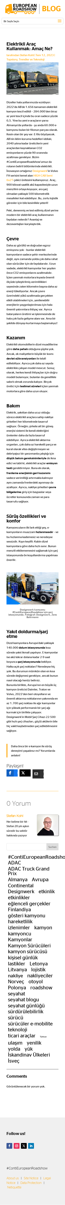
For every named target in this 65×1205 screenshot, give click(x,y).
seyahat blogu (23, 999)
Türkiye (43, 1036)
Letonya (39, 963)
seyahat (16, 993)
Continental (21, 885)
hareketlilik (20, 921)
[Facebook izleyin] (9, 1146)
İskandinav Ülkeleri (29, 1054)
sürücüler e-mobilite (30, 1023)
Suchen (52, 846)
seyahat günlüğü (26, 1005)
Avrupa (40, 879)
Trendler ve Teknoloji (32, 59)
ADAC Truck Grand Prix (28, 871)
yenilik (34, 1042)
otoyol (36, 981)
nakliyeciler (40, 975)
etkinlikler (19, 897)
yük (29, 1048)
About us (12, 1178)
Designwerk (39, 171)
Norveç (16, 981)
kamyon (43, 927)
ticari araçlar (22, 1035)
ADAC (14, 862)
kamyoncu (19, 933)
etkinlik (47, 891)
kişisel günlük (23, 957)
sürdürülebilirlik (25, 1011)
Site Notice (31, 1178)
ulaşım (15, 1042)
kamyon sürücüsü (27, 951)
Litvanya (17, 969)
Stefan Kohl (27, 55)
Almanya (17, 879)
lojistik (38, 969)
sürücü (15, 1017)
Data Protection (31, 1183)
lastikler (16, 963)
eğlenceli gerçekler (29, 903)
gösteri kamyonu (26, 915)
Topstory (11, 59)
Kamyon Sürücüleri (29, 945)
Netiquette (14, 1187)
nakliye (15, 975)
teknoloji (17, 1029)
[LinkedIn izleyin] (31, 1146)
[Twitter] (22, 773)
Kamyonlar (20, 939)
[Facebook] (9, 773)
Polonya (17, 987)
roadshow (41, 987)
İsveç (14, 1060)
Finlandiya (19, 909)
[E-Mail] (35, 773)
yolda (14, 1048)
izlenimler (19, 927)
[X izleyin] (24, 1146)
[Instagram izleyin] (17, 1146)
